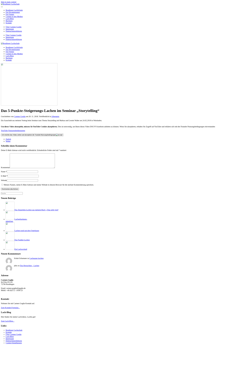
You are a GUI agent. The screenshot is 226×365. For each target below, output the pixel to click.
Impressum (10, 29)
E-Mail (4, 176)
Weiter (8, 141)
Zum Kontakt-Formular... (10, 308)
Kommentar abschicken (10, 189)
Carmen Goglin (20, 116)
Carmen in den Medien (14, 17)
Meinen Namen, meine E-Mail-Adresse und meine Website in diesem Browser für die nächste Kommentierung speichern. (48, 185)
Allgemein (55, 116)
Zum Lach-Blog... (7, 321)
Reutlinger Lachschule (14, 330)
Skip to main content (8, 2)
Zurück (8, 139)
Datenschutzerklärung (14, 31)
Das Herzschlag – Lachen (29, 266)
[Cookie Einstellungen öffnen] (18, 363)
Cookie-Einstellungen (14, 343)
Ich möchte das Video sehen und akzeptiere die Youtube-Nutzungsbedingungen (29, 135)
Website (4, 180)
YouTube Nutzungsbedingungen (13, 131)
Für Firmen (10, 14)
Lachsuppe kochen (37, 258)
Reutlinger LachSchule (14, 10)
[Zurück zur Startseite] (10, 4)
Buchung (9, 21)
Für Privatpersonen (13, 12)
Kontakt (9, 23)
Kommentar (5, 167)
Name (4, 172)
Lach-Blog (10, 19)
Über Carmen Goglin (13, 27)
